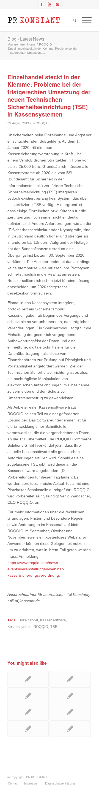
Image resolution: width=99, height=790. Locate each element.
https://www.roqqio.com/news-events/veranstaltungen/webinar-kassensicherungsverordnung (35, 568)
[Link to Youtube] (49, 4)
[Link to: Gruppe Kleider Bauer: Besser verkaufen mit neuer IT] (70, 728)
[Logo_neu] (41, 20)
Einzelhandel (28, 620)
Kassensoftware (53, 620)
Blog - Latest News (25, 39)
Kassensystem (19, 627)
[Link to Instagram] (57, 4)
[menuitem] (13, 783)
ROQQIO (42, 123)
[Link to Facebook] (41, 4)
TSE (53, 627)
